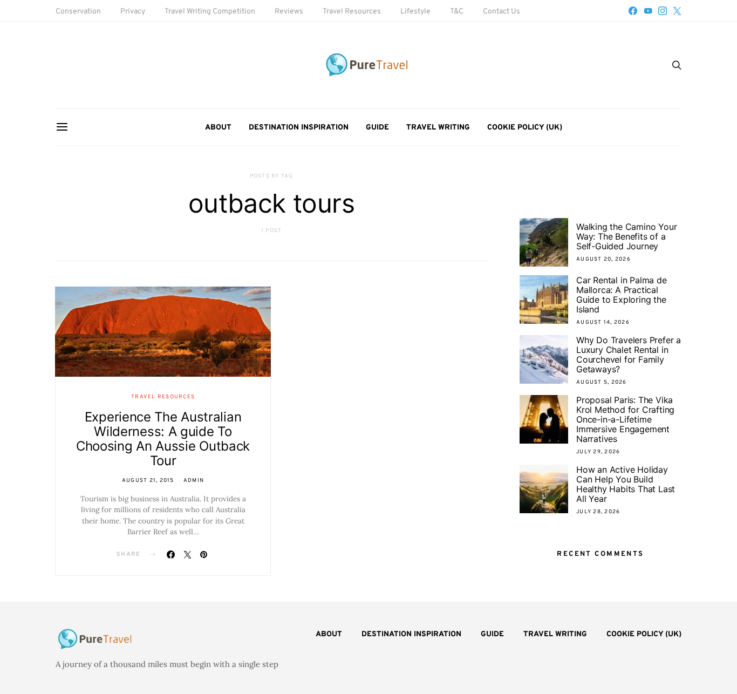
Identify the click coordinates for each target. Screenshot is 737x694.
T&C (456, 11)
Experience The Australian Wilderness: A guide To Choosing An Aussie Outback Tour (163, 438)
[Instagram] (662, 10)
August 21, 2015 (148, 480)
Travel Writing (438, 127)
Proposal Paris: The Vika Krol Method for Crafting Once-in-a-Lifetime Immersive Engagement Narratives (625, 419)
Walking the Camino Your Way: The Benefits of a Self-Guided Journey (626, 236)
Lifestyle (415, 11)
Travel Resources (352, 11)
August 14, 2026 (603, 322)
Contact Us (501, 11)
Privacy (132, 11)
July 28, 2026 (598, 511)
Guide (377, 127)
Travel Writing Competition (210, 11)
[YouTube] (648, 10)
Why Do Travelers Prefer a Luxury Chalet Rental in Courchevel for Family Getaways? (628, 355)
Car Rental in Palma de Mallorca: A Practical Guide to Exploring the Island (621, 295)
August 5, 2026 (601, 382)
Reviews (289, 11)
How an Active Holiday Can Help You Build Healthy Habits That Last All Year (625, 484)
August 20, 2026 (603, 259)
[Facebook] (633, 10)
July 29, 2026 (598, 451)
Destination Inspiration (299, 127)
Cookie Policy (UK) (524, 127)
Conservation (78, 11)
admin (193, 480)
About (218, 127)
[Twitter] (677, 10)
